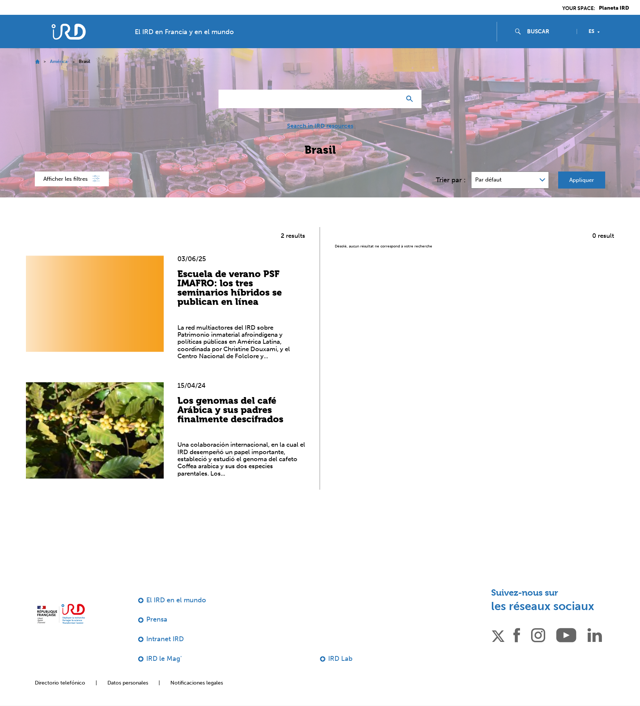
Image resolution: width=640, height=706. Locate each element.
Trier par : (451, 180)
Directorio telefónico (60, 683)
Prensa (156, 619)
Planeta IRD (614, 8)
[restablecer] (392, 99)
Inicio (37, 62)
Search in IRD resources (320, 126)
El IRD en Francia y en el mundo (184, 32)
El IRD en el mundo (176, 600)
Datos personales (127, 683)
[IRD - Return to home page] (68, 32)
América (58, 61)
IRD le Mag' (164, 658)
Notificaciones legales (196, 683)
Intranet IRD (165, 639)
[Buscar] (411, 99)
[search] (549, 31)
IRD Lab (340, 658)
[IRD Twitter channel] (498, 634)
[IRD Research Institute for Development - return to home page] (61, 614)
